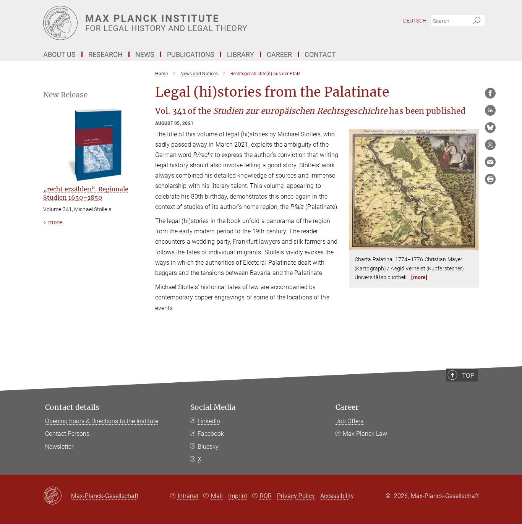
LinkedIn (209, 421)
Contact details (72, 407)
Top (468, 375)
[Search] (477, 21)
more (55, 222)
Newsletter (59, 446)
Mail (217, 496)
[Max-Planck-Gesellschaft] (57, 496)
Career (347, 407)
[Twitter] (490, 144)
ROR (266, 496)
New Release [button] (65, 95)
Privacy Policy (296, 496)
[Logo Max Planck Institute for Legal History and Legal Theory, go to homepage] (186, 23)
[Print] (490, 179)
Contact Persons (67, 433)
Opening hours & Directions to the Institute (101, 421)
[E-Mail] (490, 162)
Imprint (237, 496)
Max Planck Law (365, 433)
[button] (472, 244)
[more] (419, 277)
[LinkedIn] (490, 110)
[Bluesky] (490, 127)
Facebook (211, 433)
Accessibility (337, 496)
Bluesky (208, 446)
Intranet (188, 496)
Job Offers (349, 421)
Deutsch (414, 21)
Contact (320, 54)
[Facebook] (490, 93)
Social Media (213, 407)
